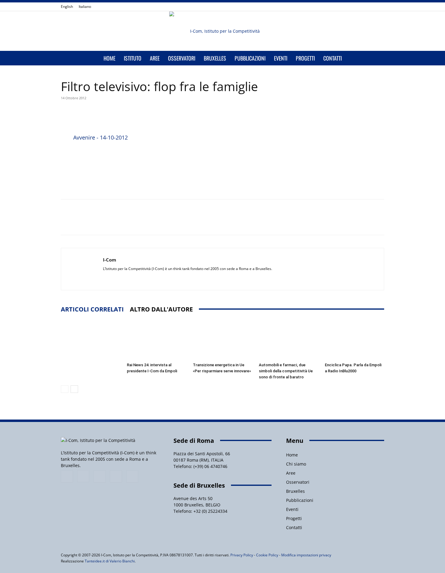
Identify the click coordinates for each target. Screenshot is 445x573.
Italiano (85, 6)
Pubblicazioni (250, 58)
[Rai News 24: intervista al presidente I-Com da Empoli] (156, 339)
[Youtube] (379, 6)
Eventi (280, 58)
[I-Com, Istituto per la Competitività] (222, 31)
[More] (204, 116)
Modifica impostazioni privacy (306, 555)
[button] (377, 58)
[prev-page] (64, 389)
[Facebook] (339, 6)
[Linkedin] (359, 6)
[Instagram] (349, 6)
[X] (369, 6)
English (67, 6)
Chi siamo (296, 464)
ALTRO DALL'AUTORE (161, 309)
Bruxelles (215, 58)
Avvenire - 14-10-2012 (100, 137)
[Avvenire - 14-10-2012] (66, 159)
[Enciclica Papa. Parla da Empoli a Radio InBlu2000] (354, 339)
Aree (155, 58)
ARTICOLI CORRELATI (92, 309)
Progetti (305, 58)
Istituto (132, 58)
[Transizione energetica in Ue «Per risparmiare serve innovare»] (222, 339)
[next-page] (74, 389)
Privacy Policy (241, 555)
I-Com (109, 260)
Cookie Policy (267, 555)
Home (109, 58)
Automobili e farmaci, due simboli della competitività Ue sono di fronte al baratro (286, 371)
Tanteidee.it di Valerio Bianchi (110, 561)
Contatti (332, 58)
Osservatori (181, 58)
